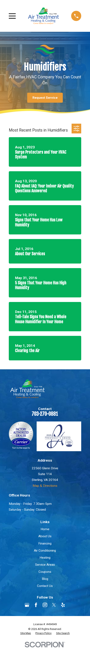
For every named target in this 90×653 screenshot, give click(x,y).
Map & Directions (45, 486)
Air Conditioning (45, 550)
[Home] (43, 15)
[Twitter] (54, 605)
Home (45, 529)
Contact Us (45, 586)
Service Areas (45, 565)
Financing (44, 543)
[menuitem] (25, 633)
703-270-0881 (45, 414)
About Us (44, 536)
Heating (45, 557)
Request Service (45, 98)
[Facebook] (36, 605)
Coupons (45, 572)
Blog (45, 579)
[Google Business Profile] (27, 605)
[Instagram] (45, 605)
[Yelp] (63, 605)
